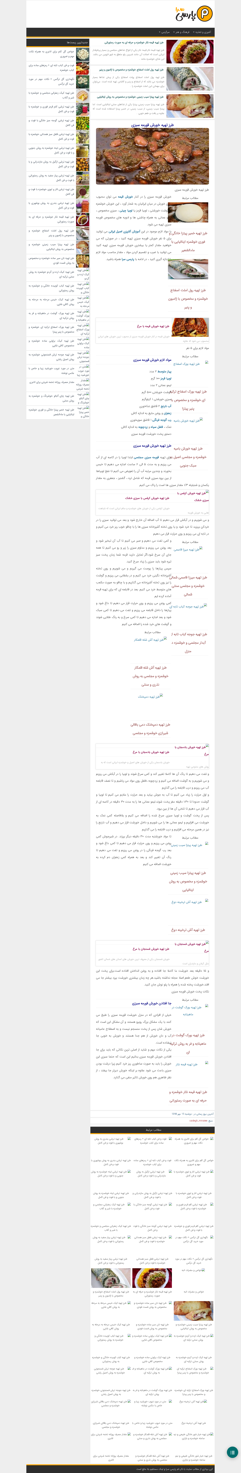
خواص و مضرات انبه (194, 1292)
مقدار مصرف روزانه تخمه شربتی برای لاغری (111, 1458)
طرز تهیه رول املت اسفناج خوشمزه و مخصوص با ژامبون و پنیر (131, 70)
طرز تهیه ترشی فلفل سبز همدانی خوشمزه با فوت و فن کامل (152, 1261)
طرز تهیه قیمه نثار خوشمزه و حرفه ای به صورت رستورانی (134, 42)
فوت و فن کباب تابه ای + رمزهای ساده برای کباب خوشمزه (152, 1162)
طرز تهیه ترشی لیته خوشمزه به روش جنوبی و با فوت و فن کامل (111, 1195)
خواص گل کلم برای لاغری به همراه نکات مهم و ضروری (194, 1162)
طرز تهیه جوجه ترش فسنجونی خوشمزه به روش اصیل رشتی (111, 1392)
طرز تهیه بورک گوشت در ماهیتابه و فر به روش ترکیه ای (152, 1392)
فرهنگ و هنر (182, 32)
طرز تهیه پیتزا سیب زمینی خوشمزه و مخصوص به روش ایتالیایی (130, 97)
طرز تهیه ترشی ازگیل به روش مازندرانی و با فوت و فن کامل (152, 1195)
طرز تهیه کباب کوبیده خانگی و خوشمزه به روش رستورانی (111, 1359)
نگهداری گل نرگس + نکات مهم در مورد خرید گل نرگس (194, 1261)
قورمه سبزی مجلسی (146, 457)
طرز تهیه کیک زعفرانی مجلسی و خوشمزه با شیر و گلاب (111, 1228)
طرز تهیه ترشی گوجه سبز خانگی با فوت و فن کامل (152, 1228)
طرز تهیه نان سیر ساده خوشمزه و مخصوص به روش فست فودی (152, 1327)
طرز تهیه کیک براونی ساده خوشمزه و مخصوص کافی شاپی (152, 1359)
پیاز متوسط (164, 371)
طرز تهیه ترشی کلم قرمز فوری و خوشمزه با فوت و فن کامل (194, 1228)
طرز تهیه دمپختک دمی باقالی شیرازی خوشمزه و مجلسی (111, 1425)
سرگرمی (165, 32)
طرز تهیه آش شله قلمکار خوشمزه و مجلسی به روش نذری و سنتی (152, 1458)
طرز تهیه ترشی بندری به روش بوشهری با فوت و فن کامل (111, 1162)
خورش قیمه (125, 196)
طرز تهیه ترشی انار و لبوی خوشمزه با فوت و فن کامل (194, 1195)
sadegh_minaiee (198, 1121)
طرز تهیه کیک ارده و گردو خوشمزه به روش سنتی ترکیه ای (194, 1359)
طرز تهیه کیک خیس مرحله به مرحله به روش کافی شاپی (111, 1327)
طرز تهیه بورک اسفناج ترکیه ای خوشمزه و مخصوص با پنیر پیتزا (194, 1392)
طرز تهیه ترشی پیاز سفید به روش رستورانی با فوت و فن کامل (111, 1261)
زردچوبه (143, 427)
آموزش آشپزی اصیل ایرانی (124, 231)
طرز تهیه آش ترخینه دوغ (194, 1423)
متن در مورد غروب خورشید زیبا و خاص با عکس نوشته (152, 1425)
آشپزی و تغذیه (203, 32)
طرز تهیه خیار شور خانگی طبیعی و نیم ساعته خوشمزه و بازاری (193, 1458)
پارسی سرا (128, 259)
